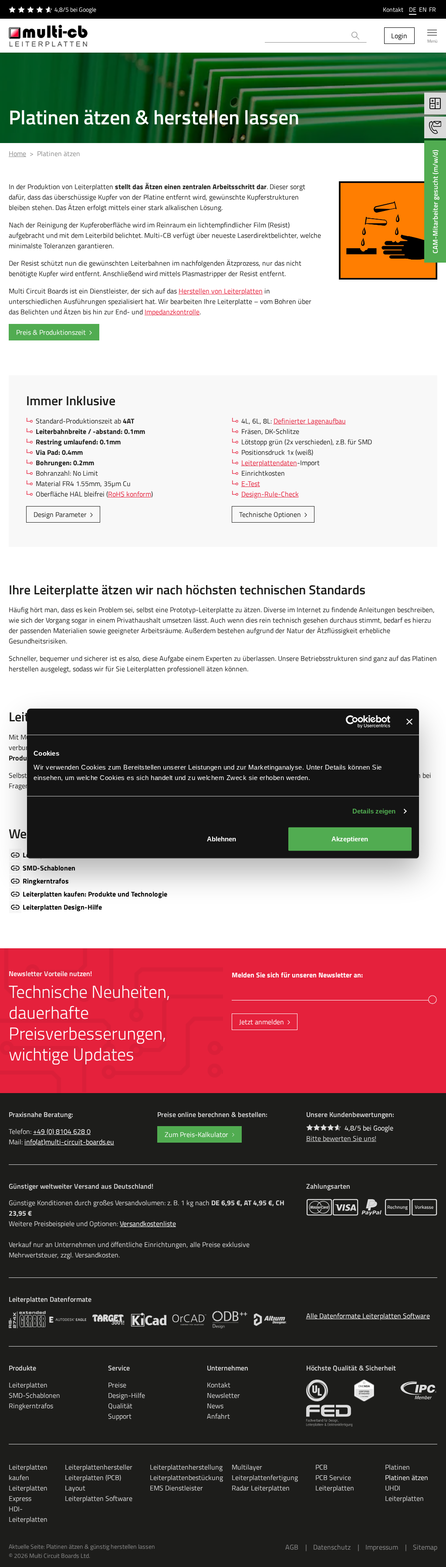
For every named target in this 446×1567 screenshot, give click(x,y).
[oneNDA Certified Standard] (364, 1390)
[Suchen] (356, 36)
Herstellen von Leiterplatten (221, 291)
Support (120, 1416)
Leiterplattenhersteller (98, 1467)
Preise (117, 1385)
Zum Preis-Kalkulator (196, 1134)
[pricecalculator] (435, 103)
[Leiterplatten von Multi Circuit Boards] (48, 36)
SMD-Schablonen (49, 868)
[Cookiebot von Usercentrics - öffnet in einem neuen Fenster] (352, 721)
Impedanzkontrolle (172, 312)
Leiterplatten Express (28, 1493)
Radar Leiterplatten (261, 1488)
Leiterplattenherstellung (186, 1467)
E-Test (250, 483)
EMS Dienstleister (176, 1488)
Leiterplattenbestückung (186, 1477)
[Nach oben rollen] (426, 1547)
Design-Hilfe (126, 1395)
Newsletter (223, 1395)
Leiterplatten (28, 1385)
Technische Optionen (270, 514)
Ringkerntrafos (46, 881)
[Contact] (435, 127)
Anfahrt (218, 1416)
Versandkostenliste (148, 1223)
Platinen (397, 1467)
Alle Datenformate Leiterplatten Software (368, 1315)
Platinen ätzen (406, 1477)
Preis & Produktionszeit (51, 332)
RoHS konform (129, 494)
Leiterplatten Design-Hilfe (62, 907)
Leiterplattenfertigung (265, 1477)
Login (399, 35)
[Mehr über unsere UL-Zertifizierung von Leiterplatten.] (317, 1390)
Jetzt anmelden (261, 1022)
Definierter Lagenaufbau (310, 421)
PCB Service (333, 1477)
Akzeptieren (349, 838)
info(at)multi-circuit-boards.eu (69, 1142)
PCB (321, 1467)
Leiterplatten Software (98, 1498)
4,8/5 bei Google (369, 1128)
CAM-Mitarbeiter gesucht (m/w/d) (435, 201)
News (215, 1405)
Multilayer (247, 1467)
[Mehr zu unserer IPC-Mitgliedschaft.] (418, 1390)
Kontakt (393, 9)
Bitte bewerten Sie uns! (341, 1138)
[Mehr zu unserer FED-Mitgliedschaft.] (329, 1416)
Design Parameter (60, 514)
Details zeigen (373, 811)
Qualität (120, 1405)
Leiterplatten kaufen (28, 1472)
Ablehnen (221, 838)
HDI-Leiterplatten (28, 1514)
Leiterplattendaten (269, 462)
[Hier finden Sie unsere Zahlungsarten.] (319, 1207)
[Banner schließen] (409, 722)
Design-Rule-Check (270, 494)
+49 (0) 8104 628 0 (62, 1131)
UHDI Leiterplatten (404, 1493)
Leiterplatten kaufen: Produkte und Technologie (95, 894)
